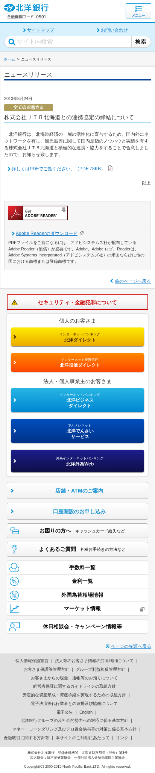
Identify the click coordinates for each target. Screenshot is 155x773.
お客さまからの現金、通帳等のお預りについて (74, 678)
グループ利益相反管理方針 (100, 669)
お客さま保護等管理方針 (46, 669)
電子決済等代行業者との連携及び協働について (74, 703)
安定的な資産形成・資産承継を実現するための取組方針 (74, 695)
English (86, 712)
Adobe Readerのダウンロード (47, 233)
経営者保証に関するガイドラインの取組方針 (74, 686)
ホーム (9, 59)
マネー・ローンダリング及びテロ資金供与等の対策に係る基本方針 (74, 729)
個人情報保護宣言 (32, 660)
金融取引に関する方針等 (26, 737)
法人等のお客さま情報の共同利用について (94, 660)
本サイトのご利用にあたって (82, 737)
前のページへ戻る (133, 281)
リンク (122, 737)
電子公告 (64, 712)
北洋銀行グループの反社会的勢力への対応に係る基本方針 (74, 720)
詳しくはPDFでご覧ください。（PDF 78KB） (58, 168)
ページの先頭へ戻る (131, 646)
